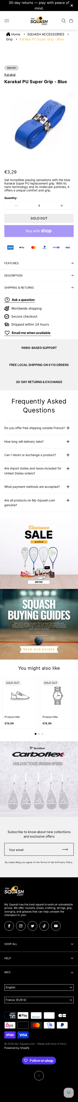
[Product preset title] (20, 695)
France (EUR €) (16, 1000)
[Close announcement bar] (71, 5)
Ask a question (23, 300)
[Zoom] (71, 95)
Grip (9, 39)
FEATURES (11, 263)
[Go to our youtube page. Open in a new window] (56, 926)
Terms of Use (47, 862)
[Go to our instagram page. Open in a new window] (21, 926)
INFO (7, 972)
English (10, 987)
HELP (7, 958)
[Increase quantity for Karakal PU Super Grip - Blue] (62, 206)
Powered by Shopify (16, 1048)
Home (15, 34)
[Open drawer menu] (6, 20)
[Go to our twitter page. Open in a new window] (32, 926)
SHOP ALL (10, 944)
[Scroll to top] (39, 1075)
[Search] (63, 20)
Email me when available (31, 333)
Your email (16, 850)
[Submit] (67, 849)
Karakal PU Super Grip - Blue (42, 39)
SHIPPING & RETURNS (19, 287)
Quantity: (10, 198)
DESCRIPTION (13, 275)
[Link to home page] (14, 891)
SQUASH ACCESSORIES (45, 34)
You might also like (39, 668)
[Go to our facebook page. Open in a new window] (9, 926)
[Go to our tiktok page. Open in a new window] (44, 926)
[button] (35, 734)
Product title (12, 717)
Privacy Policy (64, 862)
